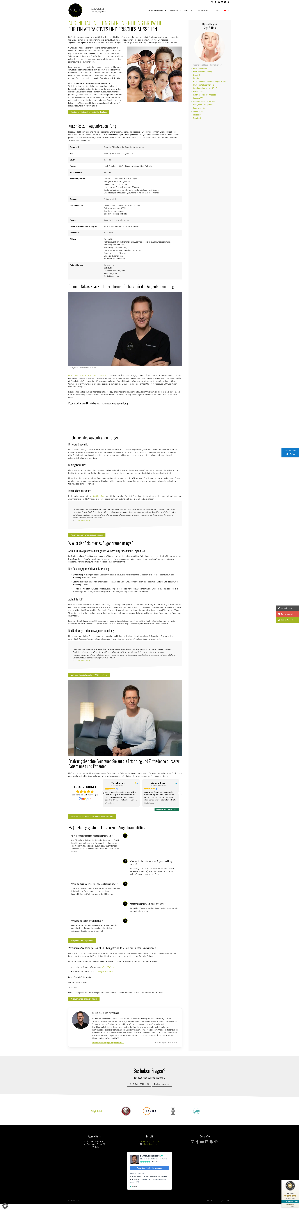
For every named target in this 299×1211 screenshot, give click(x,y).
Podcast (217, 10)
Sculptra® (197, 118)
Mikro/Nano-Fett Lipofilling (203, 105)
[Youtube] (219, 2)
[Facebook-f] (215, 2)
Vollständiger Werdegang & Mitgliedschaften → (108, 1043)
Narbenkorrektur (199, 108)
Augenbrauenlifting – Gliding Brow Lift (207, 65)
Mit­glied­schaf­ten (97, 1111)
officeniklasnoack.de (105, 971)
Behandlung (174, 10)
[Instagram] (212, 2)
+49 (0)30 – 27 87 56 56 (150, 1141)
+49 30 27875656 (107, 967)
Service (187, 10)
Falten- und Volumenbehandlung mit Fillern (209, 81)
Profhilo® (197, 115)
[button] (180, 793)
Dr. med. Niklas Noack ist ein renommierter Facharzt (87, 375)
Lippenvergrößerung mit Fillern (205, 101)
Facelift (196, 78)
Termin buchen (290, 451)
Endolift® (197, 75)
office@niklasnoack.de (150, 1144)
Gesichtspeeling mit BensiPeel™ (205, 88)
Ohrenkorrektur (199, 111)
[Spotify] (225, 2)
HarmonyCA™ (198, 98)
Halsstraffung (198, 91)
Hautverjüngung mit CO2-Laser (204, 95)
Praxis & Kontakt (202, 10)
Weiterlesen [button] (110, 803)
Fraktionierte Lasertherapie (203, 85)
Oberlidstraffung (99, 496)
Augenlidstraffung (200, 68)
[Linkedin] (222, 2)
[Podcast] (228, 2)
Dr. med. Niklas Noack (156, 10)
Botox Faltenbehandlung (202, 71)
